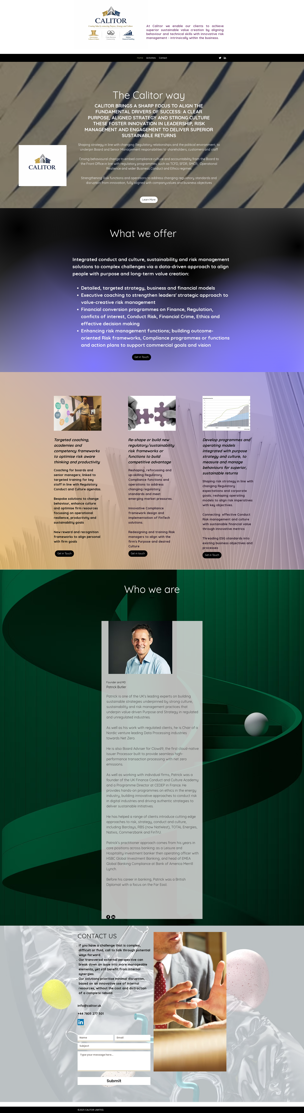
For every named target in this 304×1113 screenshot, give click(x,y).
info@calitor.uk (89, 1006)
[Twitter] (220, 57)
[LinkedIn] (224, 57)
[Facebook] (108, 917)
